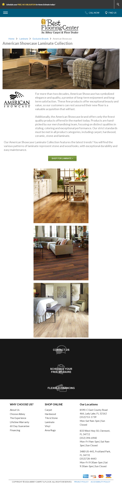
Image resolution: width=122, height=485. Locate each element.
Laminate (23, 38)
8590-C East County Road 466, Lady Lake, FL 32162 (94, 411)
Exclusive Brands (41, 38)
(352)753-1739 (88, 417)
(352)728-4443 (88, 458)
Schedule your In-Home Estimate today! (30, 4)
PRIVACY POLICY (81, 482)
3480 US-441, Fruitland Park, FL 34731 (95, 453)
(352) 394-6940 (88, 437)
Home (11, 38)
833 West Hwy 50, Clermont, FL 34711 (95, 432)
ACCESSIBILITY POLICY (100, 482)
